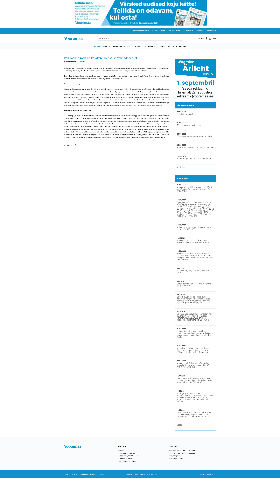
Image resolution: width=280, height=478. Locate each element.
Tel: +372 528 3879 (124, 458)
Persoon (161, 46)
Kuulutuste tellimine (141, 31)
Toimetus (200, 31)
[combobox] (137, 38)
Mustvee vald (152, 474)
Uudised (97, 46)
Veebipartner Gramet (208, 474)
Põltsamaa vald (139, 474)
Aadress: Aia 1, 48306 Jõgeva (127, 456)
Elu (144, 46)
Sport (137, 46)
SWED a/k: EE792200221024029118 (183, 450)
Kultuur (106, 46)
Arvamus (128, 46)
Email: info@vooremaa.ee (126, 461)
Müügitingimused (175, 456)
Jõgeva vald (127, 474)
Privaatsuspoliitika (176, 458)
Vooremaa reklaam (159, 31)
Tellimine (189, 31)
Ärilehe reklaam (175, 31)
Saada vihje (211, 31)
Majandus (117, 46)
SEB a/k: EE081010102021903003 (182, 453)
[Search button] (181, 38)
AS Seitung (120, 450)
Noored (151, 46)
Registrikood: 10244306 (125, 453)
